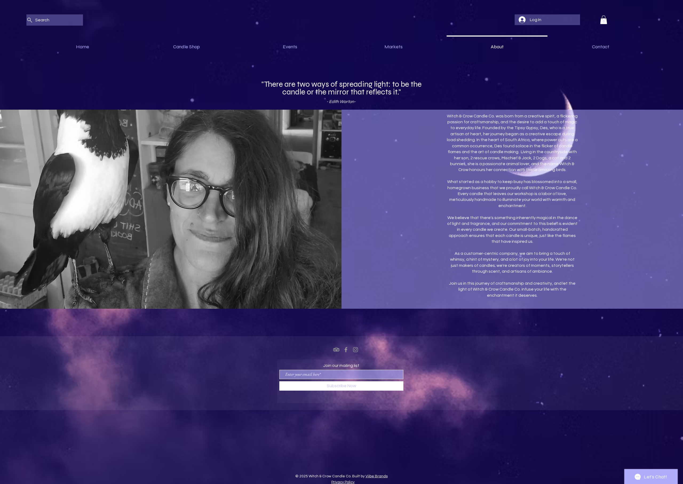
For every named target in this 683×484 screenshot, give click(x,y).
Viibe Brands (377, 476)
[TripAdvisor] (336, 349)
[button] (603, 19)
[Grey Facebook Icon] (346, 349)
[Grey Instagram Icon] (355, 349)
